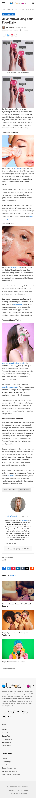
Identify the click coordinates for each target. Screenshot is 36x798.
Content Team (6, 736)
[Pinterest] (17, 549)
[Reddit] (19, 549)
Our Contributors (7, 739)
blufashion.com (11, 543)
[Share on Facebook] (4, 35)
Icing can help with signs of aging (13, 363)
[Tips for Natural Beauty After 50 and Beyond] (18, 591)
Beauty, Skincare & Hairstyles (11, 774)
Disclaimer (12, 790)
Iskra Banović (10, 27)
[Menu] (3, 3)
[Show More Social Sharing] (16, 35)
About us (4, 730)
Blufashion (25, 520)
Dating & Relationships (9, 768)
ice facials (10, 476)
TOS (18, 790)
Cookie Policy (14, 793)
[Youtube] (25, 549)
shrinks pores (17, 304)
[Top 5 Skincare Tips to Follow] (18, 649)
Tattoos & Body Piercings (9, 771)
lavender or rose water (10, 387)
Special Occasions (8, 765)
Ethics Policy (24, 793)
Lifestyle (4, 758)
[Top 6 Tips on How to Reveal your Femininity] (18, 620)
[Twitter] (22, 549)
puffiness (17, 168)
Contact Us (5, 733)
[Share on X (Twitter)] (8, 35)
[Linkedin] (14, 549)
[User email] (28, 549)
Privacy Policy (25, 790)
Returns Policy (6, 742)
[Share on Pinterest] (12, 35)
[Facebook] (8, 549)
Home (3, 9)
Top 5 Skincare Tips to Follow (13, 662)
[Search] (33, 3)
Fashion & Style (6, 761)
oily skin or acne (16, 267)
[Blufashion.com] (18, 3)
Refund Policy (6, 745)
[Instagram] (11, 549)
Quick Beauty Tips (12, 9)
